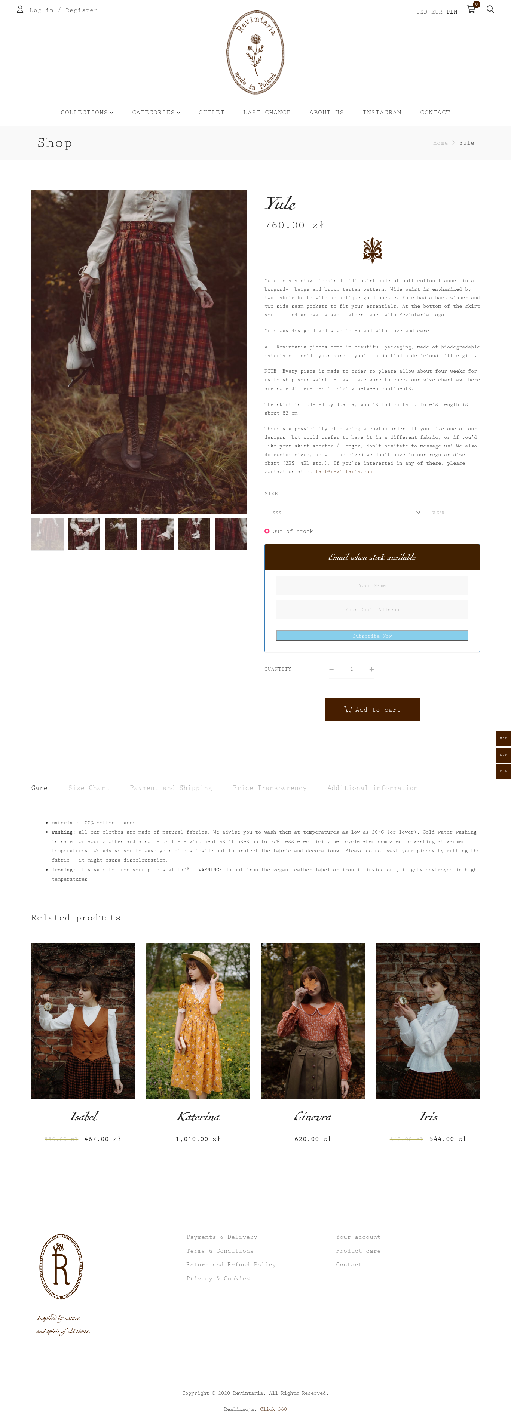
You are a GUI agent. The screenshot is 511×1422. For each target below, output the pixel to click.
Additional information (372, 788)
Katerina (198, 1119)
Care (39, 788)
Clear (437, 513)
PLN (452, 12)
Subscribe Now (372, 636)
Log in (41, 10)
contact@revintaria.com (339, 471)
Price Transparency (270, 788)
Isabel (83, 1119)
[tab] (39, 788)
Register (82, 10)
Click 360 (273, 1409)
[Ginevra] (313, 1021)
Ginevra (312, 1119)
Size (271, 494)
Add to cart (378, 710)
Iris (428, 1119)
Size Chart (88, 788)
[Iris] (428, 1021)
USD (422, 12)
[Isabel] (83, 1021)
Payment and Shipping (171, 788)
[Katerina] (198, 1021)
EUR (437, 12)
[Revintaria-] (255, 52)
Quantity (277, 669)
